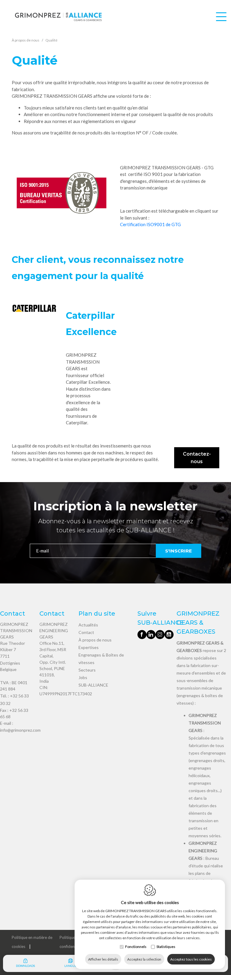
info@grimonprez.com (20, 730)
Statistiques (165, 946)
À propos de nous (95, 639)
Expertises (89, 647)
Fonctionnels (135, 946)
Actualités (88, 624)
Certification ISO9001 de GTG (150, 224)
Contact (86, 632)
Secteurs (87, 669)
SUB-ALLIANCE (93, 684)
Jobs (83, 677)
